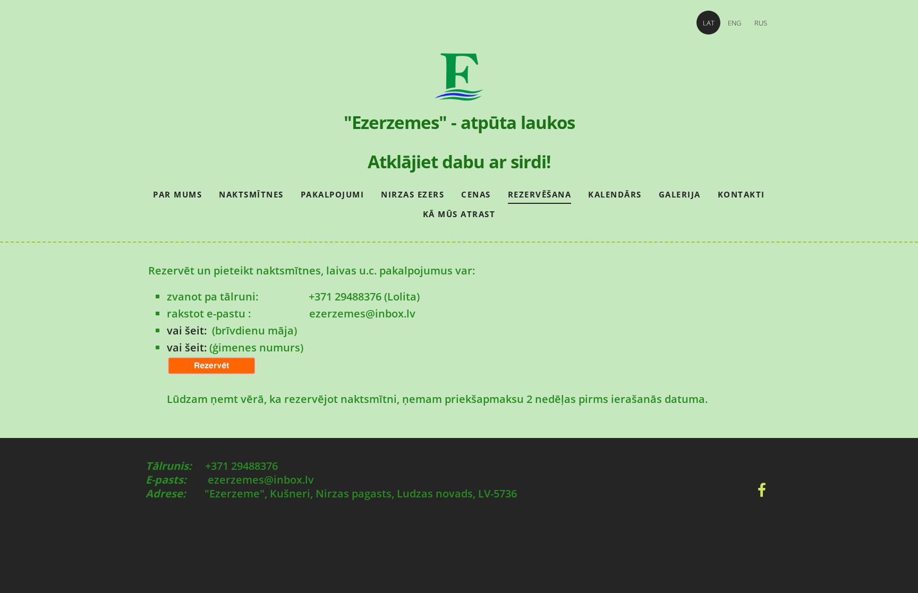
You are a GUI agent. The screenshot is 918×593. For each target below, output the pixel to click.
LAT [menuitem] (709, 23)
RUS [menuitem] (760, 23)
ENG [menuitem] (734, 23)
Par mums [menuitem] (177, 194)
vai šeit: (188, 330)
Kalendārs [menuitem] (615, 194)
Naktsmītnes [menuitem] (251, 194)
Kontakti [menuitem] (741, 194)
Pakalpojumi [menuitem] (332, 194)
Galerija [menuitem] (680, 194)
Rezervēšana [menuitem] (540, 194)
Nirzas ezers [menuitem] (412, 194)
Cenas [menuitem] (476, 194)
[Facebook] (761, 489)
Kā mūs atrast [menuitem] (459, 214)
